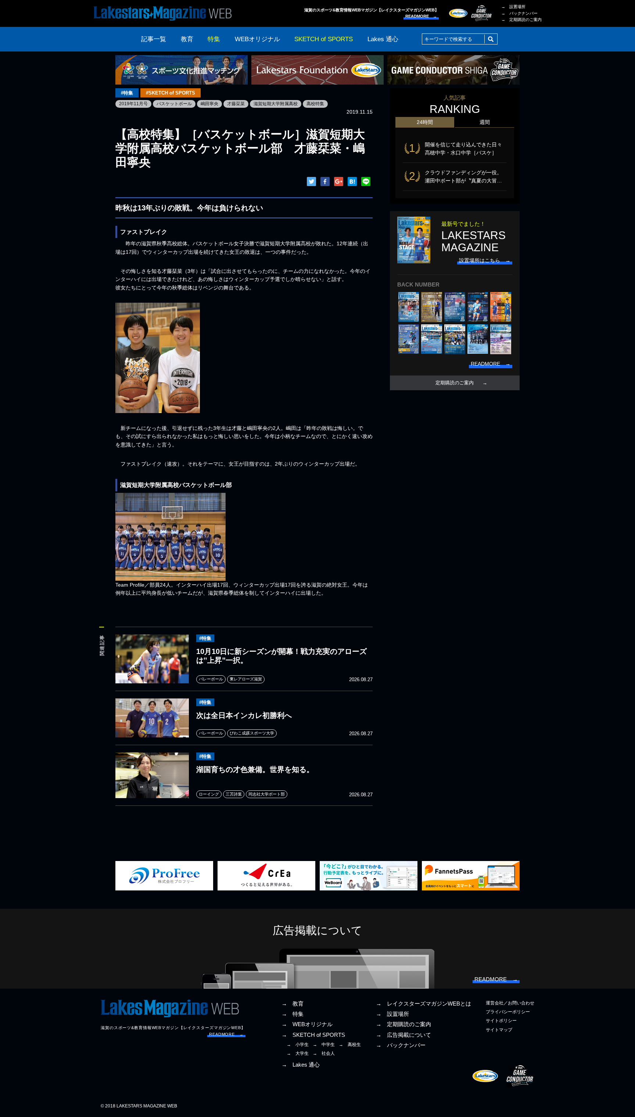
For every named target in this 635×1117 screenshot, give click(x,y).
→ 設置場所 (513, 6)
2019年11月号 (133, 103)
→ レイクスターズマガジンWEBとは (423, 1004)
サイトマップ (499, 1029)
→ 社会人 (324, 1053)
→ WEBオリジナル (307, 1024)
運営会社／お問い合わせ (510, 1003)
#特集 (127, 93)
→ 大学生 (298, 1053)
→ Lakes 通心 (300, 1065)
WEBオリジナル (257, 39)
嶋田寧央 (209, 103)
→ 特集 (292, 1014)
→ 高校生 (350, 1044)
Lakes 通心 (382, 39)
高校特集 (315, 103)
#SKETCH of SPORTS (170, 93)
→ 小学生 (298, 1044)
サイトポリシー (501, 1020)
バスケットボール (174, 103)
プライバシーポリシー (508, 1011)
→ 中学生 (324, 1044)
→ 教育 (292, 1004)
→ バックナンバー (519, 13)
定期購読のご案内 (454, 382)
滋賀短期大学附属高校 (276, 103)
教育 (187, 39)
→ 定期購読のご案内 (521, 19)
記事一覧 (153, 39)
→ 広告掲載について (403, 1035)
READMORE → (421, 16)
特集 (214, 39)
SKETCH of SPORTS (323, 39)
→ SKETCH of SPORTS (313, 1035)
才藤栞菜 (236, 103)
